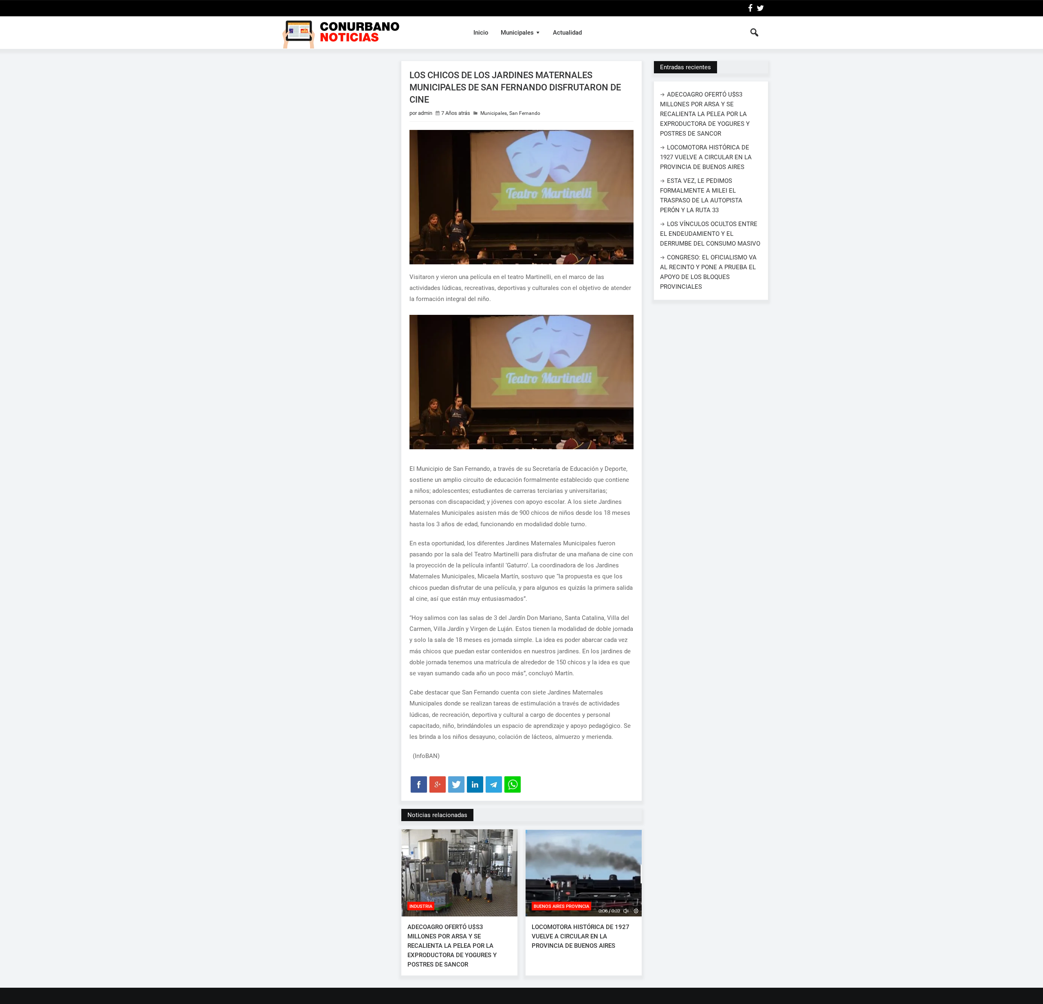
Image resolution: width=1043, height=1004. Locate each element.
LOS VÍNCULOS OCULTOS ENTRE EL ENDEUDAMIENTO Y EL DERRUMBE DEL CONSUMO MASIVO (710, 233)
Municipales (517, 32)
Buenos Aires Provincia (561, 906)
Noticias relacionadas (437, 815)
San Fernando (524, 113)
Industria (420, 906)
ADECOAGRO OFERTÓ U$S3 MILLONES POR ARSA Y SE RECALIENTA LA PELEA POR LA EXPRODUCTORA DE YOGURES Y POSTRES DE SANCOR (452, 945)
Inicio (480, 32)
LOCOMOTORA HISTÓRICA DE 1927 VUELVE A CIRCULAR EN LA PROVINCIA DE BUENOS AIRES (580, 936)
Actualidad (567, 32)
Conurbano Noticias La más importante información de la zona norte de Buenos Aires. (368, 32)
